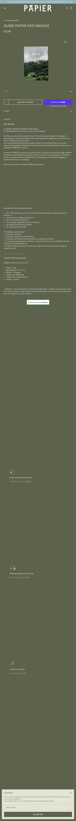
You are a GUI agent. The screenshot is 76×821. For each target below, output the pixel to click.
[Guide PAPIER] (38, 8)
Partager (7, 111)
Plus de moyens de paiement (58, 106)
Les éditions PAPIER (12, 20)
